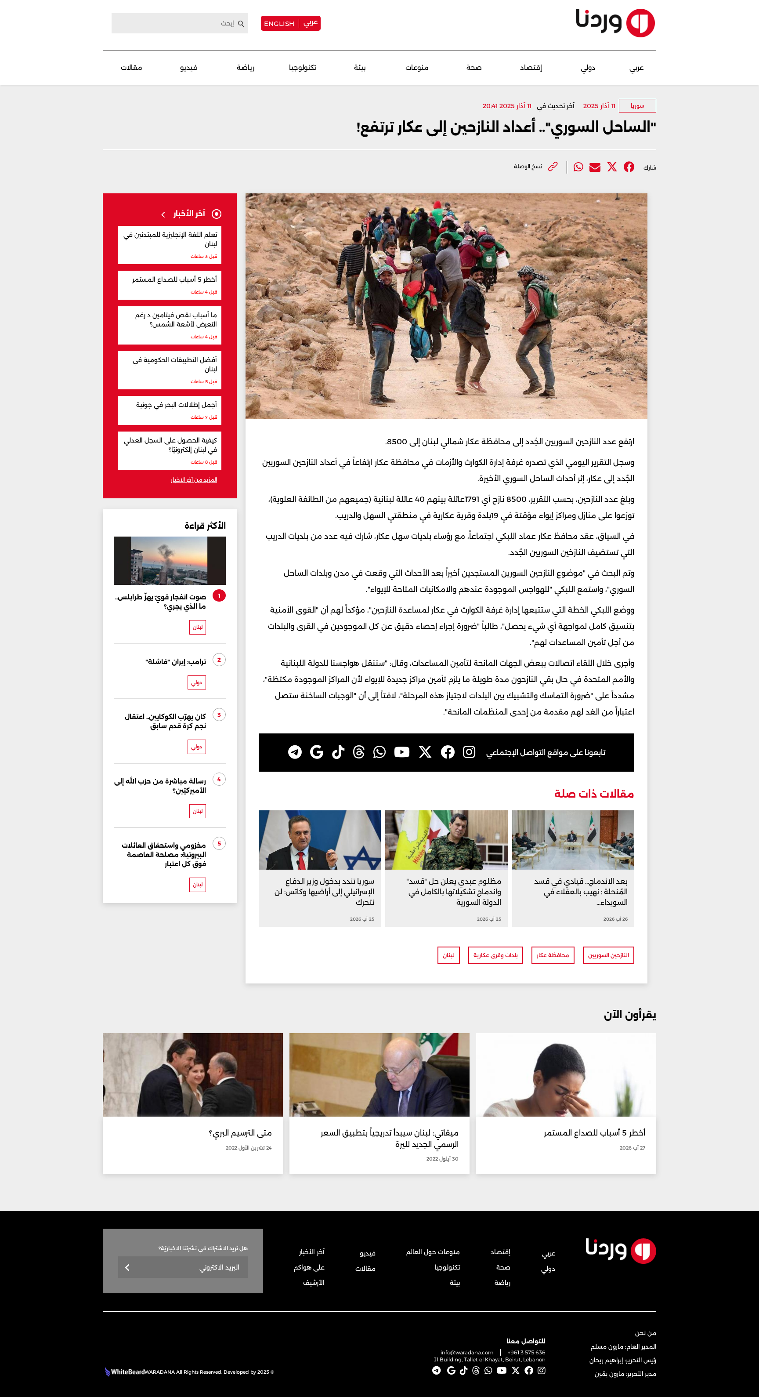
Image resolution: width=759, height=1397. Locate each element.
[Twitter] (612, 167)
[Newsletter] (127, 1268)
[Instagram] (469, 752)
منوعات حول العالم (433, 1252)
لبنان (449, 955)
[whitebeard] (124, 1372)
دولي (588, 67)
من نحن (645, 1332)
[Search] (241, 24)
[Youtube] (402, 752)
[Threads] (359, 752)
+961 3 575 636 (527, 1352)
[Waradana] (615, 23)
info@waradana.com (467, 1352)
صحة (474, 67)
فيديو (188, 67)
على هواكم (309, 1267)
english (279, 23)
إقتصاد (531, 67)
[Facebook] (629, 167)
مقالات (131, 67)
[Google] (317, 752)
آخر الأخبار (312, 1252)
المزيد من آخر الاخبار (194, 479)
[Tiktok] (338, 752)
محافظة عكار (553, 955)
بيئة (360, 67)
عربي (311, 22)
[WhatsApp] (379, 752)
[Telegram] (295, 752)
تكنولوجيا (302, 67)
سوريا (637, 105)
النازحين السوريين (608, 955)
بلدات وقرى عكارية (495, 955)
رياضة (245, 67)
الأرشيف (314, 1283)
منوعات (417, 67)
